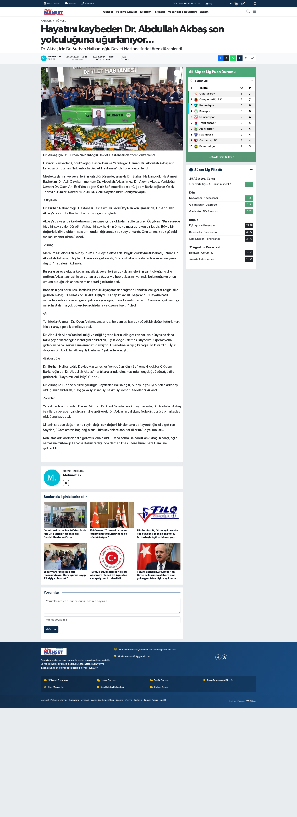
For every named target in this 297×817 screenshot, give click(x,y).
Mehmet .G (72, 475)
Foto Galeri (53, 3)
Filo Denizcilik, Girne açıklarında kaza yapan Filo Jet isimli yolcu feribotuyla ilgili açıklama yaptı (157, 533)
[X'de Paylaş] (226, 58)
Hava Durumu (109, 680)
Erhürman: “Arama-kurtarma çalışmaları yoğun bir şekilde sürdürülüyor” (108, 533)
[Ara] (248, 12)
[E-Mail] (66, 483)
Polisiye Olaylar (126, 11)
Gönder (51, 629)
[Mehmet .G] (52, 477)
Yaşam (204, 11)
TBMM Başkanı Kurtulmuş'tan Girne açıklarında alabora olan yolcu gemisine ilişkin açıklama (156, 575)
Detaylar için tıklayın (221, 157)
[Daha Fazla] (240, 58)
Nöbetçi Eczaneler (58, 680)
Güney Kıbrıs (151, 700)
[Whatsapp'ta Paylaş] (233, 58)
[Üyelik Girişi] (253, 3)
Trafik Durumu (161, 680)
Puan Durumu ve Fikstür (220, 680)
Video (72, 3)
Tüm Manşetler (56, 687)
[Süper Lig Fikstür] (251, 169)
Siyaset (160, 11)
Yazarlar (89, 3)
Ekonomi (146, 11)
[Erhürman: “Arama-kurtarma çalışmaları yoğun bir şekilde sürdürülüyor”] (112, 515)
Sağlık (163, 700)
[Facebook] (218, 657)
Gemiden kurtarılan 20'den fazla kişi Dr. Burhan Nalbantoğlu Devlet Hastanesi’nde (65, 533)
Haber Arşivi (161, 687)
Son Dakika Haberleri (112, 687)
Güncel (108, 11)
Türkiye (138, 700)
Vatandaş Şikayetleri (182, 11)
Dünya (128, 700)
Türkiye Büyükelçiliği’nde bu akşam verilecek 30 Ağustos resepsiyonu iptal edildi (108, 575)
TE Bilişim (251, 701)
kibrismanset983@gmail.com (134, 656)
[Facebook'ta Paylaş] (220, 58)
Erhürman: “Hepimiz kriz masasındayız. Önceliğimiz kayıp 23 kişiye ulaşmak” (65, 575)
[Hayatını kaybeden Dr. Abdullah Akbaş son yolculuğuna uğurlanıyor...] (112, 108)
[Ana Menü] (254, 12)
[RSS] (224, 657)
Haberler (46, 21)
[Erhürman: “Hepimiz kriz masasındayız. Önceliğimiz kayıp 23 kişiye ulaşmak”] (65, 556)
